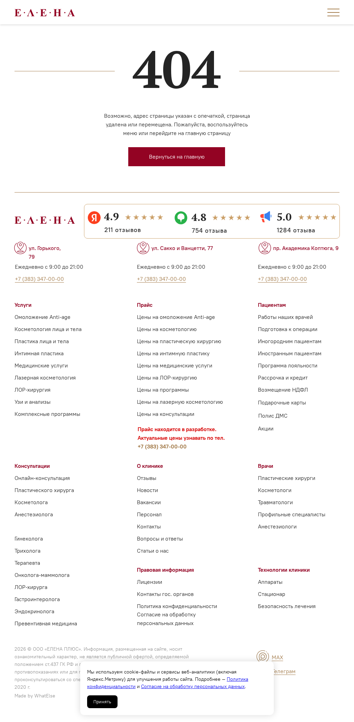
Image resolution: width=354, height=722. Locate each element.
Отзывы (146, 477)
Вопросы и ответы (160, 538)
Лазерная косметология (45, 377)
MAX (277, 657)
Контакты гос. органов (165, 593)
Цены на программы (163, 389)
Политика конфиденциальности (177, 606)
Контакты (149, 526)
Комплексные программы (47, 413)
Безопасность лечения (287, 606)
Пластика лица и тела (42, 341)
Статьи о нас (153, 550)
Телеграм (284, 671)
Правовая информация (165, 569)
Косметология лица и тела (48, 329)
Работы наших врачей (285, 316)
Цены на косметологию (167, 329)
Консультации (32, 465)
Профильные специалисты (291, 514)
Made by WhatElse (35, 696)
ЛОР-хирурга (31, 586)
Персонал (149, 514)
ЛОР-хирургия (32, 389)
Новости (147, 490)
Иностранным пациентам (290, 353)
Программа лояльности (287, 365)
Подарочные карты (282, 402)
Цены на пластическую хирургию (179, 341)
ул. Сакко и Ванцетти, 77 (182, 247)
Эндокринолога (34, 611)
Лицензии (149, 581)
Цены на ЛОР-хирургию (167, 377)
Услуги (23, 304)
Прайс (144, 304)
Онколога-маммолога (42, 574)
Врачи (265, 465)
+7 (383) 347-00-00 (162, 446)
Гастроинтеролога (37, 599)
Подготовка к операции (287, 329)
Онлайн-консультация (42, 477)
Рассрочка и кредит (283, 377)
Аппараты (270, 581)
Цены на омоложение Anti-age (176, 316)
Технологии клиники (284, 569)
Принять (102, 702)
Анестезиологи (277, 526)
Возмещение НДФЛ (283, 389)
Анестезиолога (34, 514)
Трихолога (27, 550)
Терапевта (27, 562)
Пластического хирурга (44, 490)
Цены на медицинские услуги (174, 365)
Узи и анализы (32, 401)
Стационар (271, 593)
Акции (265, 428)
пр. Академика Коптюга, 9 (306, 247)
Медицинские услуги (41, 365)
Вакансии (149, 502)
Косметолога (31, 502)
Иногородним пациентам (290, 341)
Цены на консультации (165, 413)
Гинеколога (29, 538)
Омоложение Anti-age (43, 316)
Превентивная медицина (46, 623)
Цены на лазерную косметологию (180, 401)
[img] (263, 656)
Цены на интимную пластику (173, 353)
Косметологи (274, 490)
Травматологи (275, 502)
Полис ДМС (273, 415)
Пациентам (272, 304)
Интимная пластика (39, 353)
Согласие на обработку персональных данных (193, 686)
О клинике (150, 465)
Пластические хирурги (286, 477)
